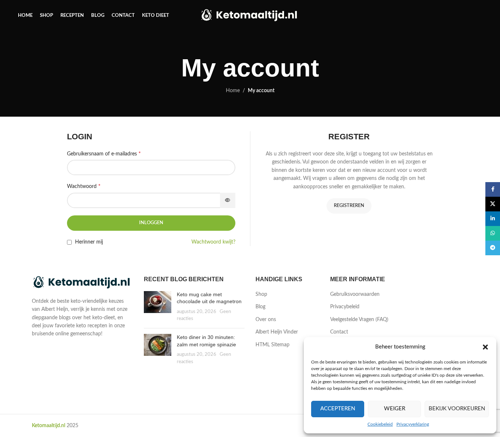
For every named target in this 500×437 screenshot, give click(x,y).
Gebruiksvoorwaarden (355, 294)
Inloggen (151, 223)
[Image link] (82, 282)
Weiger (394, 408)
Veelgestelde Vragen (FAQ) (359, 319)
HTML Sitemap (272, 344)
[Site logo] (250, 15)
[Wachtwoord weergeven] (227, 200)
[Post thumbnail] (157, 307)
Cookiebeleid (380, 424)
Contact (339, 332)
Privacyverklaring (412, 424)
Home (233, 90)
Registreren (349, 205)
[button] (485, 347)
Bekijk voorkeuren (457, 408)
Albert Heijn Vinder (276, 332)
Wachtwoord (84, 186)
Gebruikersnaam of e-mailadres (104, 154)
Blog (260, 306)
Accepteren (337, 408)
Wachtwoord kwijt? (213, 242)
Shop (261, 294)
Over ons (265, 319)
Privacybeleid (344, 306)
